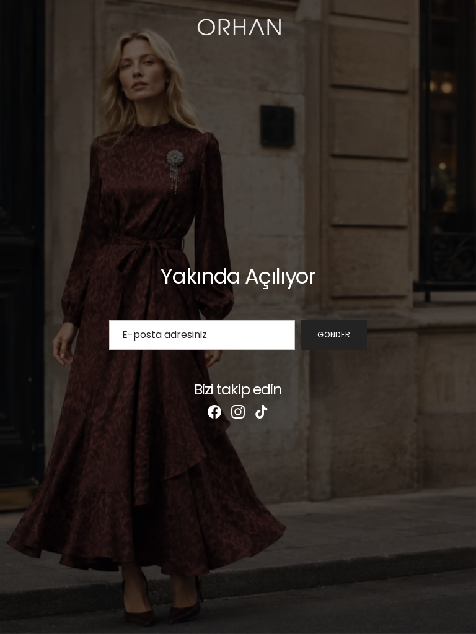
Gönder (334, 334)
